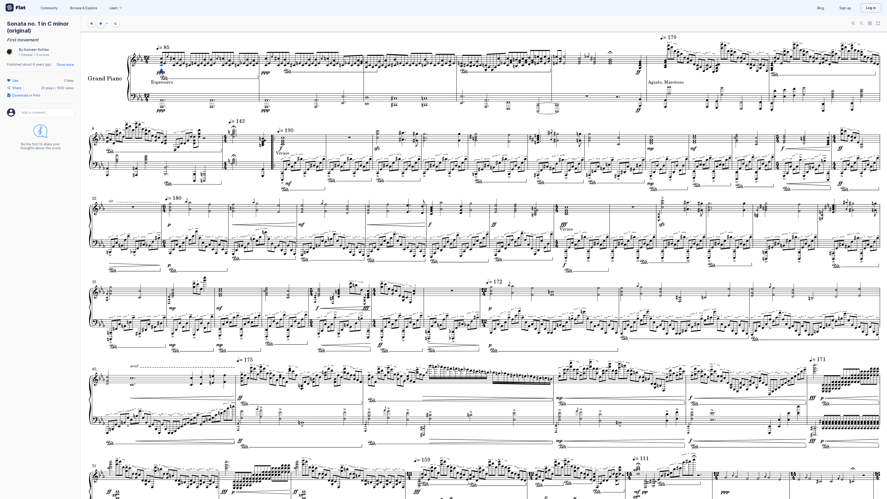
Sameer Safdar (36, 50)
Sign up (845, 8)
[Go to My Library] (16, 7)
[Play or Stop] (101, 23)
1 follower (26, 55)
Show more (65, 65)
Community (49, 8)
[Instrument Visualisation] (115, 23)
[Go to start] (91, 23)
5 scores (42, 55)
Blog (820, 8)
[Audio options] (107, 23)
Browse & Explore (83, 8)
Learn (113, 8)
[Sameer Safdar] (9, 52)
